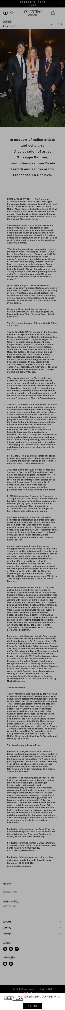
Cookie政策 (17, 999)
